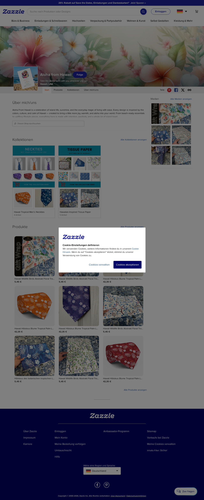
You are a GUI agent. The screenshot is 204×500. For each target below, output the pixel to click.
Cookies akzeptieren (127, 264)
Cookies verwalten (99, 264)
